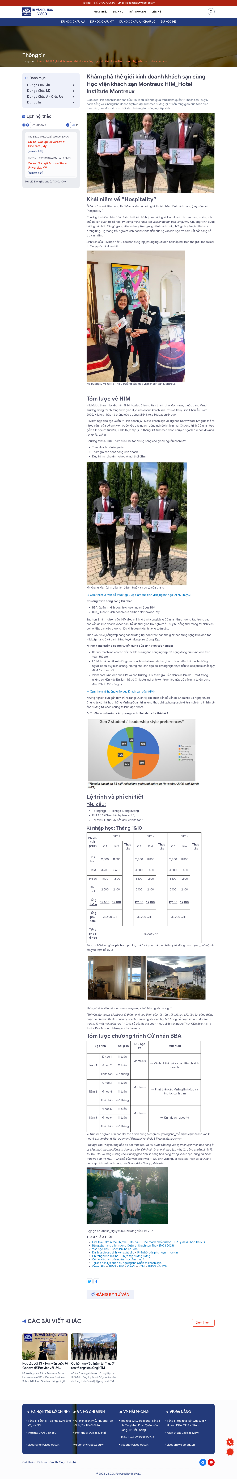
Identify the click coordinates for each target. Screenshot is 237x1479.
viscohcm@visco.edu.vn (89, 1445)
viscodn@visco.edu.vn (181, 1445)
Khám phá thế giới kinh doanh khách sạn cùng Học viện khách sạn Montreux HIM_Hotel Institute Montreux (102, 61)
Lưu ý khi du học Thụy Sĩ (189, 1242)
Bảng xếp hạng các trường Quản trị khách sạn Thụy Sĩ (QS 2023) (133, 1245)
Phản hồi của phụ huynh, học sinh (158, 1252)
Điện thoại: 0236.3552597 (183, 1433)
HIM (121, 1266)
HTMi (141, 1266)
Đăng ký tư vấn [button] (112, 1294)
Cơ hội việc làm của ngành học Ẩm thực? (118, 1259)
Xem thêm (203, 1322)
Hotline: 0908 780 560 (42, 1433)
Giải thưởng (137, 11)
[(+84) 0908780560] (230, 1442)
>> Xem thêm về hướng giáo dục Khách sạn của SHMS (121, 691)
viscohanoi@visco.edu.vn (44, 1445)
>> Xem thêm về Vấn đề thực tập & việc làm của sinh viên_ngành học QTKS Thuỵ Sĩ (139, 595)
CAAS (131, 1266)
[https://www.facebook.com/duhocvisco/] (202, 1462)
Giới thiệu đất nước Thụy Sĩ (109, 1242)
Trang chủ (28, 61)
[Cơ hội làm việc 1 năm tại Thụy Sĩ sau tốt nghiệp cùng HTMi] (94, 1358)
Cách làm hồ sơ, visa (125, 1249)
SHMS (112, 1266)
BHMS (152, 1266)
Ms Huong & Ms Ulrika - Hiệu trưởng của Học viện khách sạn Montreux (131, 384)
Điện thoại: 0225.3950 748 (137, 1437)
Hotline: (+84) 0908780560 (98, 2)
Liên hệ (156, 11)
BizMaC (136, 1474)
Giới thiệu (101, 11)
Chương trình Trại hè (105, 1256)
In (77, 125)
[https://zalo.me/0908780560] (230, 1451)
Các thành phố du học (157, 1242)
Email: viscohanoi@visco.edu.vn (136, 2)
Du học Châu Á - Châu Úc (137, 21)
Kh (132, 1242)
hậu (137, 1242)
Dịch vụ (118, 11)
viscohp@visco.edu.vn (135, 1445)
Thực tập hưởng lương (135, 1256)
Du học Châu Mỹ (102, 21)
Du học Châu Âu (72, 21)
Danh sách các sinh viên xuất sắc (113, 1252)
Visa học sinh (100, 1249)
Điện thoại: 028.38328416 (90, 1433)
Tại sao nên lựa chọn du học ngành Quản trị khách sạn (126, 1263)
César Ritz (98, 1266)
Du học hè (168, 21)
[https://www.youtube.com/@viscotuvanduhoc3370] (211, 1462)
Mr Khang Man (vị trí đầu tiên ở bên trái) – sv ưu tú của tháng (125, 587)
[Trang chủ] (37, 11)
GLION (162, 1266)
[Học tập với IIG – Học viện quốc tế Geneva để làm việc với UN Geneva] (45, 1358)
